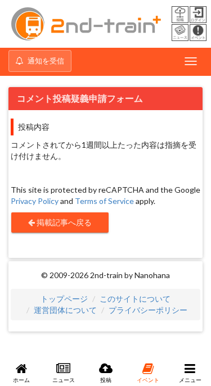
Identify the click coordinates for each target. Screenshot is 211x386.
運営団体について (65, 310)
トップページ (64, 298)
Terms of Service (104, 201)
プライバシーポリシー (148, 310)
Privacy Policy (35, 201)
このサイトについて (135, 298)
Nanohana (152, 275)
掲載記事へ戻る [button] (63, 222)
